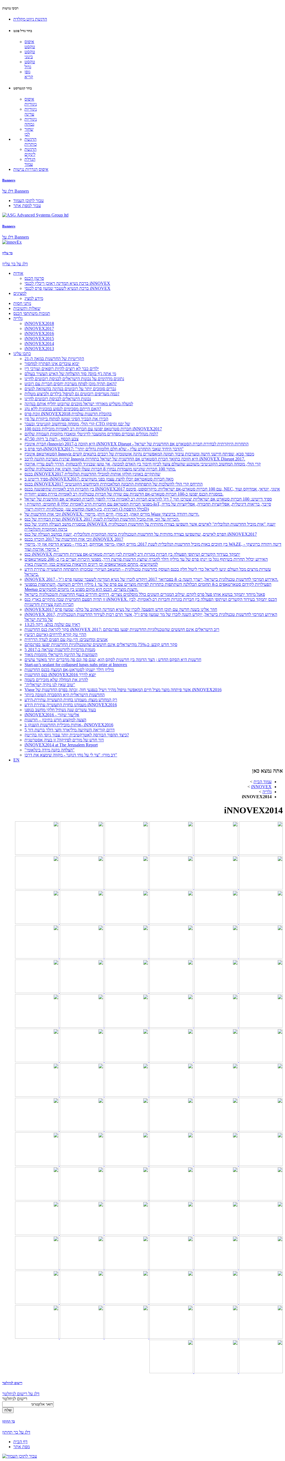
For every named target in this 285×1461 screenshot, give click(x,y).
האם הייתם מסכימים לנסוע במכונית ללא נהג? (62, 408)
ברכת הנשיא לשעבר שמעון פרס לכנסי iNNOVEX (67, 288)
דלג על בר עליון (15, 263)
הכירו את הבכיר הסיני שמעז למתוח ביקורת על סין (66, 418)
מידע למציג (33, 298)
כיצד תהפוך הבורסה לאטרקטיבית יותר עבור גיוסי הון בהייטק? (76, 734)
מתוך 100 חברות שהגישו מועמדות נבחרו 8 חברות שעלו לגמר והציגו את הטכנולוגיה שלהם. (100, 469)
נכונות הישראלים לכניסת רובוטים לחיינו (57, 398)
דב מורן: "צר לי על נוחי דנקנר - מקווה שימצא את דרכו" (70, 755)
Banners (8, 180)
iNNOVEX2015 (39, 338)
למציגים (19, 293)
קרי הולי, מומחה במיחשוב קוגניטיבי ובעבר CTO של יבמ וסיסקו (77, 423)
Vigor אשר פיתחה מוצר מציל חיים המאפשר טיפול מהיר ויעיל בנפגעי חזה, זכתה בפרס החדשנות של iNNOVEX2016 (123, 689)
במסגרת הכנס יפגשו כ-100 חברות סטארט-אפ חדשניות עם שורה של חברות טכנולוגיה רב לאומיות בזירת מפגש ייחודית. (123, 494)
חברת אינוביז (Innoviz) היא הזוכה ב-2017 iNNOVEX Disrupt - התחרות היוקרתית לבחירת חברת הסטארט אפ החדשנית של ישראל (136, 443)
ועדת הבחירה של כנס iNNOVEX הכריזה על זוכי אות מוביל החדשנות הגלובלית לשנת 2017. (102, 519)
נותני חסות (22, 303)
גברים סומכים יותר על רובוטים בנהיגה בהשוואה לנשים (70, 388)
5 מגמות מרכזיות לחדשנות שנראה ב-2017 (59, 649)
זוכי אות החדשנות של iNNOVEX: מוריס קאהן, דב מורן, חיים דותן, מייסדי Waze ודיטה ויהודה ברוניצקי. (111, 514)
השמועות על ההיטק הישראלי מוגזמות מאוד (60, 654)
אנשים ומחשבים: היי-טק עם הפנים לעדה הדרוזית (66, 639)
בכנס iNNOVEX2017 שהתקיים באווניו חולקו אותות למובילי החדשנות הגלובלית (92, 474)
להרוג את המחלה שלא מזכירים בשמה (56, 679)
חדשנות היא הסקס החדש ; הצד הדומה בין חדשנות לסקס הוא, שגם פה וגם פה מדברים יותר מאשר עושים (112, 659)
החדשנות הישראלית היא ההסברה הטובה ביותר (64, 694)
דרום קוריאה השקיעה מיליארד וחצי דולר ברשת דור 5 (69, 729)
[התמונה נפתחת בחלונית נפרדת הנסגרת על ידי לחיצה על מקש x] (260, 853)
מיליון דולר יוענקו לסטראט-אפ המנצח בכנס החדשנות (69, 669)
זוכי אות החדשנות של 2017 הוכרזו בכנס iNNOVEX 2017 (73, 539)
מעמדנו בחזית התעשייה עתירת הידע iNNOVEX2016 (70, 704)
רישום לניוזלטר (12, 1383)
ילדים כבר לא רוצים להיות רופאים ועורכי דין (61, 368)
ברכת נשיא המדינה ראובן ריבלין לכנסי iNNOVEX (67, 283)
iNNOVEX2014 (39, 343)
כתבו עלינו (22, 353)
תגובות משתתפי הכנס (31, 313)
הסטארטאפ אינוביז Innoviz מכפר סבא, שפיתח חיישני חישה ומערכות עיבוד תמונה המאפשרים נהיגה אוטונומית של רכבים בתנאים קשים (139, 454)
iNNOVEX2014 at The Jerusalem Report (61, 744)
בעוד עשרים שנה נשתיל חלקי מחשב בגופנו (60, 709)
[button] (30, 19)
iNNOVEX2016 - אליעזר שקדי (51, 714)
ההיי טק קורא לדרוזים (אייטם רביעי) (55, 634)
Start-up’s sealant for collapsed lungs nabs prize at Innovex (75, 664)
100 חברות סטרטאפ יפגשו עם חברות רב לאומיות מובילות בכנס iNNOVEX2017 (93, 428)
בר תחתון (8, 1421)
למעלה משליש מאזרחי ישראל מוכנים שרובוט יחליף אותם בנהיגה (78, 403)
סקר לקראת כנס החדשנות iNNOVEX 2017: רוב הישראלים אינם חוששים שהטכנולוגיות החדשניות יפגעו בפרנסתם (121, 629)
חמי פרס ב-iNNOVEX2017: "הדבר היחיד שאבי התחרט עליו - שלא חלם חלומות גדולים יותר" (104, 448)
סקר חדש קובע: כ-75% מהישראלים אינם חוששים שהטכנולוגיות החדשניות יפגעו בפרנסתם (100, 644)
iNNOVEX (261, 786)
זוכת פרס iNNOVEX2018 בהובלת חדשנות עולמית (68, 413)
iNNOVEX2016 (39, 333)
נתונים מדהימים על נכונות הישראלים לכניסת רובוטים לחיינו (74, 378)
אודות (18, 273)
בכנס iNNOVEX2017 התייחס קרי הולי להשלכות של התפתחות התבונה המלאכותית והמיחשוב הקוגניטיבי (113, 484)
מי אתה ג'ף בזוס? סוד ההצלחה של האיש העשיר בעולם (70, 373)
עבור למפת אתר (27, 205)
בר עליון (7, 253)
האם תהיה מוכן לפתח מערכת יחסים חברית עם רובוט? (70, 383)
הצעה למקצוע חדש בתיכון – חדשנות (55, 719)
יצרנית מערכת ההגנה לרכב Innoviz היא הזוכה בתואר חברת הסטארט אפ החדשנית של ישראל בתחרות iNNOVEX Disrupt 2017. (134, 459)
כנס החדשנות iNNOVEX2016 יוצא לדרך (60, 674)
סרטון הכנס (34, 278)
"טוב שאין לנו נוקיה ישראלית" (49, 684)
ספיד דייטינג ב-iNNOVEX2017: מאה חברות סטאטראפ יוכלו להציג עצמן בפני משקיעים (98, 479)
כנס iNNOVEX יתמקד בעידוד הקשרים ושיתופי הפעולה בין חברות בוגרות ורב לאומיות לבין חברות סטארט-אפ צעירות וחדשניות (132, 554)
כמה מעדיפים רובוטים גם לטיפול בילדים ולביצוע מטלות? (71, 393)
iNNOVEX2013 (39, 348)
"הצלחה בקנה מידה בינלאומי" (49, 750)
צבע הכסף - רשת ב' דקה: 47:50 (51, 438)
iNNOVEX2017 (39, 328)
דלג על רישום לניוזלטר (21, 1393)
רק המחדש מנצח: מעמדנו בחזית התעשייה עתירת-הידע (70, 699)
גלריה (18, 318)
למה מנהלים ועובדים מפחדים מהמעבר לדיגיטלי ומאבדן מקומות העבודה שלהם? (91, 433)
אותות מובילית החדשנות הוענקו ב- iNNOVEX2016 (68, 724)
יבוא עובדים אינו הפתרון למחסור (51, 363)
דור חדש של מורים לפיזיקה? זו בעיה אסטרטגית (64, 739)
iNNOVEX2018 (39, 323)
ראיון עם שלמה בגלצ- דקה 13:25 (52, 624)
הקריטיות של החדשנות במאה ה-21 (54, 358)
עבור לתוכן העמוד (28, 200)
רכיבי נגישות (10, 8)
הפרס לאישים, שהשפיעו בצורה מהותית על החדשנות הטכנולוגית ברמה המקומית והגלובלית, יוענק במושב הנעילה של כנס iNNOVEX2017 (140, 534)
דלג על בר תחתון (16, 1432)
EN (16, 760)
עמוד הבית (263, 781)
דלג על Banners (15, 191)
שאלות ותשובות (26, 308)
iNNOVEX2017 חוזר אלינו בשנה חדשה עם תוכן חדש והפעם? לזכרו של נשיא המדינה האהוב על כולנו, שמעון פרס (120, 609)
